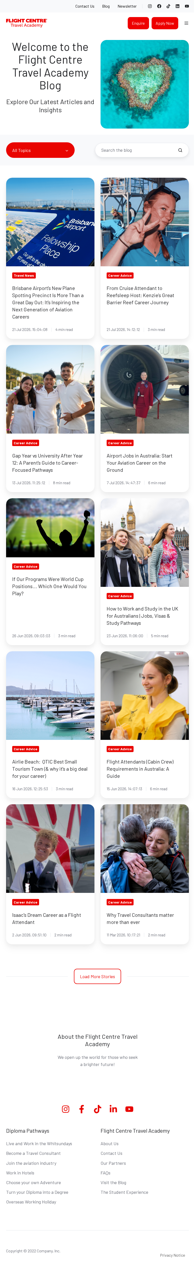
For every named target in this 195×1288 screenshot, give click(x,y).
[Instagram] (150, 6)
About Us (110, 1143)
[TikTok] (168, 6)
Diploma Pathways (27, 1130)
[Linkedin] (113, 1109)
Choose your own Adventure (33, 1182)
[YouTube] (187, 6)
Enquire (138, 23)
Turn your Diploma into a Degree (37, 1192)
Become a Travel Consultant (33, 1153)
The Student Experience (124, 1192)
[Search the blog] (180, 150)
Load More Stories (97, 976)
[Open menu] (186, 23)
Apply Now (165, 23)
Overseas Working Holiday (31, 1201)
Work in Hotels (20, 1172)
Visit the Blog (113, 1182)
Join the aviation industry (31, 1163)
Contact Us (84, 6)
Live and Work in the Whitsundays (39, 1143)
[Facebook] (159, 6)
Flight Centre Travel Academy (135, 1130)
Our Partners (113, 1163)
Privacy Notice (172, 1255)
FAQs (105, 1172)
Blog (106, 6)
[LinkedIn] (177, 6)
